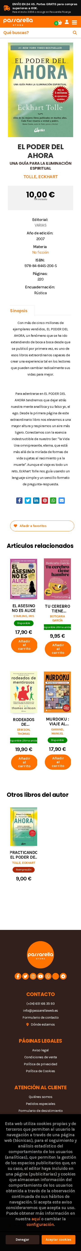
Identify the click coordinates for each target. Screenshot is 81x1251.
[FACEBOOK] (18, 976)
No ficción (40, 252)
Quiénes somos (40, 1097)
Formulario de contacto (40, 1017)
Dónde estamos (43, 1024)
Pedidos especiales (40, 1104)
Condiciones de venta (40, 1057)
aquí (36, 1218)
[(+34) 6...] (48, 976)
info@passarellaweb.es (40, 1010)
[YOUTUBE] (40, 976)
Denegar (22, 1240)
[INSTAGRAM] (33, 976)
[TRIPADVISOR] (55, 976)
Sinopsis (18, 310)
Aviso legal (40, 1050)
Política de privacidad (40, 1064)
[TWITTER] (25, 976)
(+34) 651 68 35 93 (40, 1003)
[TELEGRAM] (63, 976)
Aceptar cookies (58, 1240)
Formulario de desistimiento (40, 1110)
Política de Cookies (40, 1071)
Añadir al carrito (24, 645)
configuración (40, 1224)
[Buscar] (75, 33)
